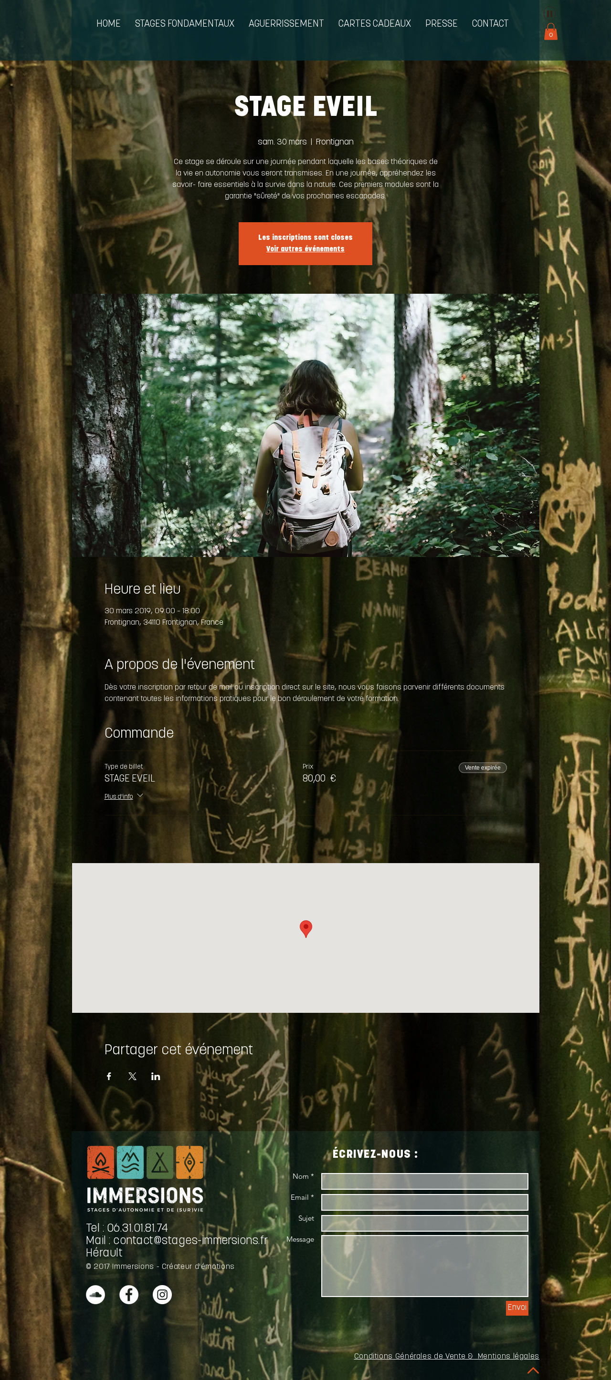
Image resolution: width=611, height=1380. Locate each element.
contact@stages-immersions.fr (190, 1241)
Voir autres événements (305, 249)
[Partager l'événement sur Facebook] (109, 1076)
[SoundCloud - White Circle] (95, 1294)
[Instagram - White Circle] (162, 1294)
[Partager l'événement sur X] (132, 1076)
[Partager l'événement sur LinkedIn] (155, 1076)
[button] (185, 24)
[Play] (549, 13)
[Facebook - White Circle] (128, 1294)
